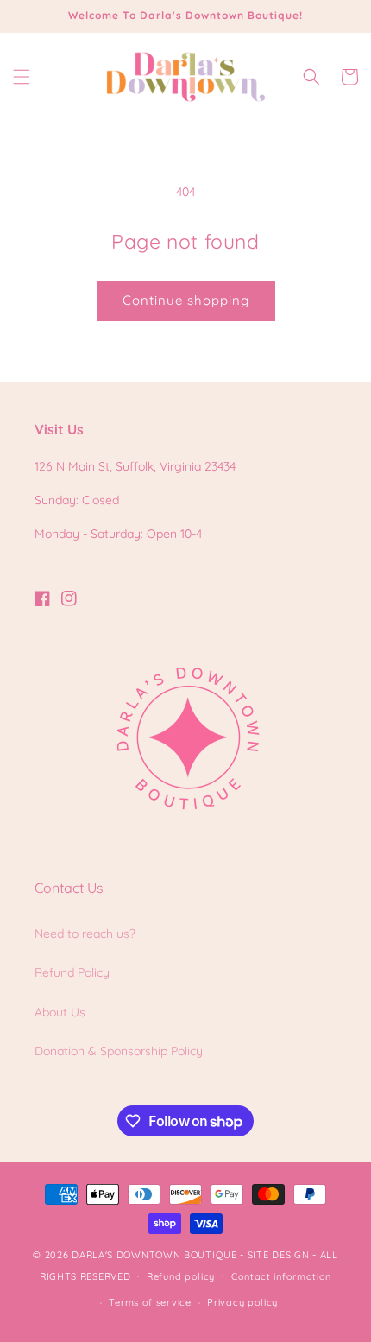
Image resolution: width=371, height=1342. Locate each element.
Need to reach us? (85, 933)
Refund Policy (72, 972)
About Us (60, 1012)
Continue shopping (186, 300)
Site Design (279, 1255)
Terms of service (150, 1302)
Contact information (281, 1276)
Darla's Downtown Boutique (154, 1255)
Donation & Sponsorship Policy (119, 1051)
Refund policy (181, 1276)
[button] (22, 77)
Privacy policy (242, 1302)
